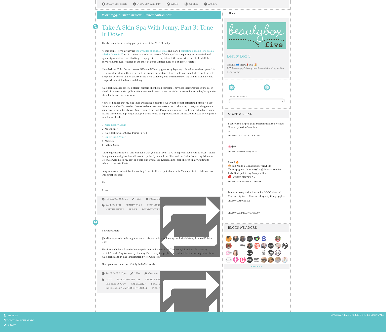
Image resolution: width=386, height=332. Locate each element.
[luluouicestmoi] (243, 246)
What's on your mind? (148, 4)
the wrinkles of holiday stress (151, 50)
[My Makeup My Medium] (285, 260)
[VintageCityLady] (278, 239)
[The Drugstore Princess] (229, 253)
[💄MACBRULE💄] (243, 239)
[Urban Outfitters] (250, 253)
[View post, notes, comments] (95, 26)
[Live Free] (243, 253)
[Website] (267, 87)
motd (109, 279)
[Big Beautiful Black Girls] (236, 260)
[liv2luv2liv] (271, 260)
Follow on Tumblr (116, 4)
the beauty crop (116, 284)
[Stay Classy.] (236, 246)
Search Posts (238, 97)
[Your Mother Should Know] (250, 246)
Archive (212, 4)
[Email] (232, 87)
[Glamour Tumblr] (243, 260)
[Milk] (250, 260)
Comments (153, 273)
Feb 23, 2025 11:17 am (117, 199)
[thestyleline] (285, 246)
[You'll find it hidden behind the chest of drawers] (271, 253)
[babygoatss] (285, 239)
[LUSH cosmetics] (257, 260)
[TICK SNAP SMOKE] (264, 246)
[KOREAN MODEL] (250, 239)
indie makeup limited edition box (126, 288)
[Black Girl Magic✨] (271, 239)
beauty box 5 (134, 205)
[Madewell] (271, 246)
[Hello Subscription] (264, 253)
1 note (139, 199)
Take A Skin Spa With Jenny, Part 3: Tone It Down (157, 31)
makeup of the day (128, 279)
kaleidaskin (113, 205)
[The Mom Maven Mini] (285, 253)
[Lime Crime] (257, 239)
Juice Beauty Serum (115, 124)
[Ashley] (236, 253)
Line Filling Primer (115, 136)
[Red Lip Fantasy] (278, 246)
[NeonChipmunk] (264, 260)
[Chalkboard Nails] (278, 253)
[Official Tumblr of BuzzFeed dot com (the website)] (257, 246)
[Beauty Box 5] (256, 35)
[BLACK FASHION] (229, 239)
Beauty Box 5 (238, 56)
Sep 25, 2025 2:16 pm (116, 273)
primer (133, 209)
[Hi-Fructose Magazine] (278, 260)
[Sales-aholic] (264, 239)
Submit (174, 4)
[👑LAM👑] (257, 253)
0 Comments (155, 199)
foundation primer (153, 209)
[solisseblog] (236, 239)
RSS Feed (193, 4)
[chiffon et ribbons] (229, 246)
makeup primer (115, 209)
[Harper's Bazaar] (229, 260)
